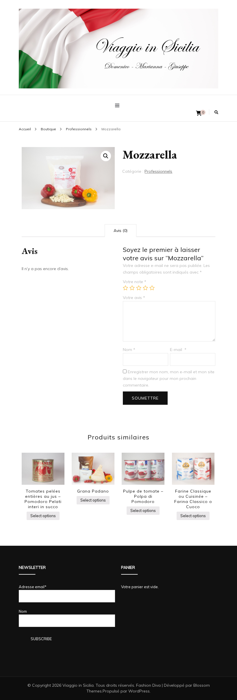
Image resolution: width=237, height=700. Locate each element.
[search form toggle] (216, 112)
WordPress (139, 691)
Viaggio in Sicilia (78, 685)
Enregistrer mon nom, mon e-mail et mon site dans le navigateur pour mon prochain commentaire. (168, 378)
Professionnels (158, 171)
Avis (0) (120, 230)
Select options (43, 515)
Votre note (134, 281)
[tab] (120, 230)
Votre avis (134, 297)
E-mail (178, 349)
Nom (129, 349)
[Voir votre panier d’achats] (199, 113)
